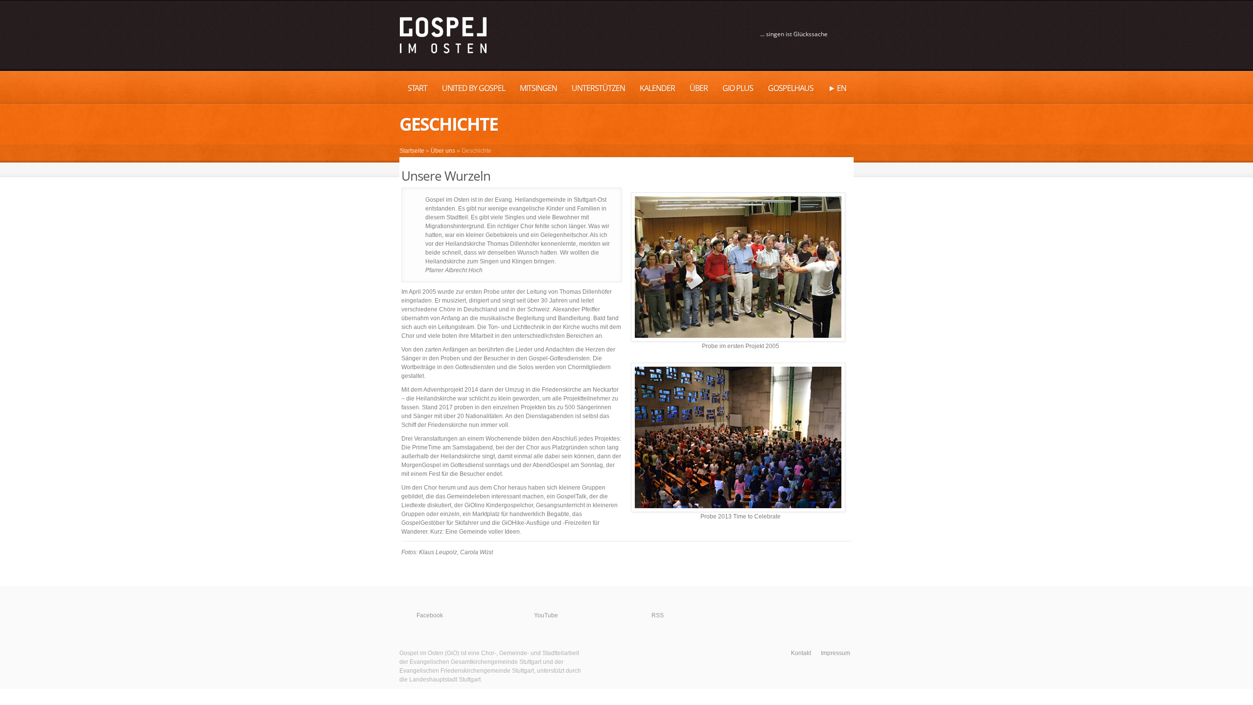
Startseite (411, 150)
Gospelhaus (790, 88)
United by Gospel (473, 88)
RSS (657, 615)
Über (699, 88)
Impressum (835, 653)
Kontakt (801, 653)
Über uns (443, 150)
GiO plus (737, 88)
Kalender (657, 88)
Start (417, 88)
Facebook (430, 615)
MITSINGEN (538, 88)
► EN (837, 88)
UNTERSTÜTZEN (598, 88)
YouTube (546, 615)
